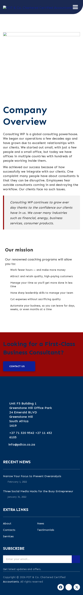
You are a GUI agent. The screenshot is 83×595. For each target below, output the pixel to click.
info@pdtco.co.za (21, 444)
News (40, 523)
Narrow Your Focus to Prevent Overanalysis (32, 476)
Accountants (11, 581)
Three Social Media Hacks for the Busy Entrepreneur (38, 491)
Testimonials (45, 530)
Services (8, 536)
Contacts (9, 530)
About (7, 523)
